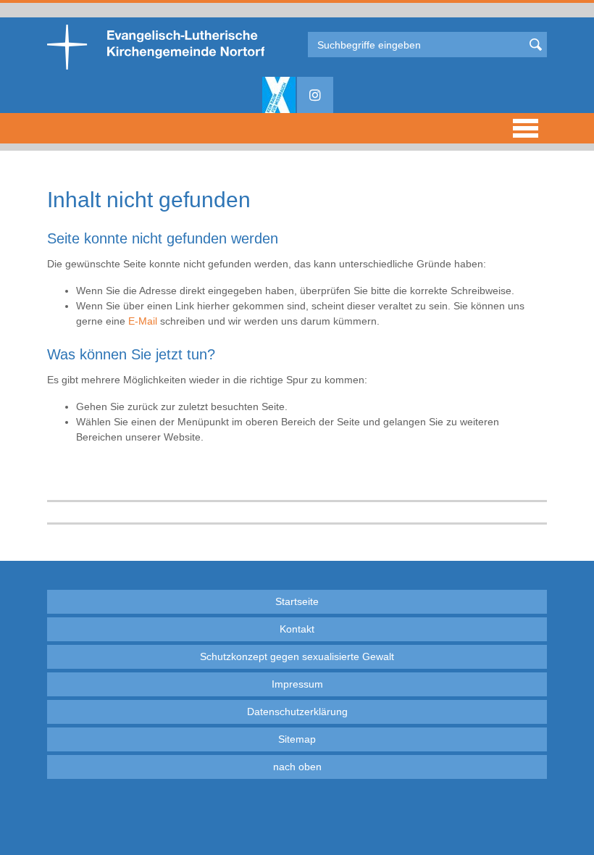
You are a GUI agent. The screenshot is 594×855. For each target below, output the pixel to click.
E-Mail (142, 321)
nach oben (297, 766)
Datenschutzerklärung (297, 711)
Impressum (297, 684)
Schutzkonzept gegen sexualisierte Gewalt (297, 656)
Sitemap (297, 739)
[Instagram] (315, 95)
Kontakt (297, 629)
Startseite (297, 601)
